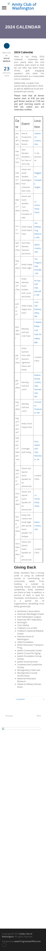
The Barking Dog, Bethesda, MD (37, 230)
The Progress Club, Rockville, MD (38, 266)
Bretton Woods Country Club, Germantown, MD (38, 386)
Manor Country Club (37, 248)
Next (39, 715)
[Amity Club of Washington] (23, 8)
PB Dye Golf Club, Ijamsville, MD (37, 287)
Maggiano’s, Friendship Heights (38, 180)
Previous (9, 715)
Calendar (20, 699)
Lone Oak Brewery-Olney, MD (38, 309)
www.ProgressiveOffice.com (27, 941)
